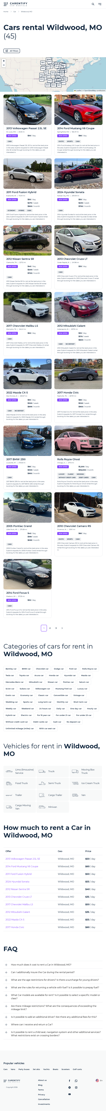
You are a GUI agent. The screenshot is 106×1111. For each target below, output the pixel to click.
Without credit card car (17, 722)
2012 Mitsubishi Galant (18, 912)
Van (83, 795)
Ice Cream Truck (90, 783)
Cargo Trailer (55, 795)
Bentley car (11, 669)
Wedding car (12, 702)
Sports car (28, 702)
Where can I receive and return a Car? (32, 1024)
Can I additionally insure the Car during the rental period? (43, 972)
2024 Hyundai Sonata (17, 881)
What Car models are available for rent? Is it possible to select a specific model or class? (55, 997)
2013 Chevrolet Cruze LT (19, 897)
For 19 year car (43, 715)
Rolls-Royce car (89, 669)
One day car (76, 708)
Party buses (24, 1069)
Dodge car (59, 669)
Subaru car (25, 689)
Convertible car (61, 695)
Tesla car (10, 675)
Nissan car (53, 682)
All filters (14, 51)
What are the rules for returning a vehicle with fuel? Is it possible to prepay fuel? (55, 987)
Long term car (44, 702)
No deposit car (73, 722)
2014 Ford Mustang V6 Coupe (22, 866)
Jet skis (36, 1069)
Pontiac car (68, 682)
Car (14, 12)
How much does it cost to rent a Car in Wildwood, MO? (41, 964)
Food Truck (21, 783)
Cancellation (44, 1099)
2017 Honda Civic (15, 927)
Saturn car (84, 682)
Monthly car (62, 702)
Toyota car (24, 675)
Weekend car (28, 708)
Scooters (66, 1069)
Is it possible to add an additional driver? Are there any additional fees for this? (54, 1017)
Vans (13, 1069)
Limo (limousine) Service (24, 771)
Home (5, 12)
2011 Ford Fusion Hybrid (19, 874)
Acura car (39, 675)
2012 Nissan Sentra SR (18, 889)
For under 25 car (83, 715)
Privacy (41, 1094)
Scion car (10, 689)
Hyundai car (70, 675)
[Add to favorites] (49, 97)
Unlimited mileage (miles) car (20, 728)
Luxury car (82, 689)
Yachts (46, 1069)
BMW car (26, 669)
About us (42, 1080)
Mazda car (86, 675)
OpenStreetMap (90, 90)
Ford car (73, 669)
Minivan (52, 807)
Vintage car (78, 695)
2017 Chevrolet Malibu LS (19, 904)
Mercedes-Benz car (14, 682)
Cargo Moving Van (23, 807)
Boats (55, 1069)
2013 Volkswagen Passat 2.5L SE (23, 859)
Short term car (80, 702)
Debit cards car (40, 722)
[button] (53, 73)
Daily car (60, 708)
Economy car (26, 695)
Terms (41, 1090)
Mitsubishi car (35, 682)
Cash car (57, 722)
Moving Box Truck (88, 771)
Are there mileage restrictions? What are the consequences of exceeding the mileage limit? (53, 1008)
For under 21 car (63, 715)
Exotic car (10, 695)
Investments (44, 1104)
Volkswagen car (42, 689)
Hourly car (92, 708)
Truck (51, 771)
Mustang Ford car (63, 689)
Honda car (54, 675)
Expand (53, 87)
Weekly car (11, 708)
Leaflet (78, 90)
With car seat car (47, 728)
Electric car (26, 715)
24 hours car (45, 708)
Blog (40, 1085)
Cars (5, 1069)
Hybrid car (10, 715)
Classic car (43, 695)
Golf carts (77, 1069)
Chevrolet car (42, 669)
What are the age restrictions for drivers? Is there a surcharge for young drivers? (55, 980)
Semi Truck (54, 783)
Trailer (18, 795)
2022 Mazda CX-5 (15, 919)
